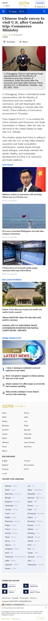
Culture (4, 434)
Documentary (29, 465)
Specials (27, 430)
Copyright (15, 598)
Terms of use (6, 598)
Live (25, 421)
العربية (4, 473)
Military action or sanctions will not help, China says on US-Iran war (22, 195)
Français (5, 469)
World (4, 417)
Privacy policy (24, 598)
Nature (4, 451)
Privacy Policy (5, 618)
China (4, 413)
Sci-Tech (5, 430)
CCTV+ (26, 469)
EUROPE (27, 438)
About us (33, 598)
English (4, 461)
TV (23, 12)
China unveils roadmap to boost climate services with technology (22, 393)
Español (5, 465)
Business (5, 425)
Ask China (27, 447)
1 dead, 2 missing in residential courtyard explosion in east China (23, 369)
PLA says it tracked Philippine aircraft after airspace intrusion (23, 232)
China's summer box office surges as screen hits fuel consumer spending (25, 385)
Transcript (27, 434)
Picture (26, 413)
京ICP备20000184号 (25, 601)
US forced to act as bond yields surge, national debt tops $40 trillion (20, 269)
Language (40, 3)
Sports (4, 438)
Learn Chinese (29, 442)
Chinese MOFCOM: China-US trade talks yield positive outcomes (21, 318)
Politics (4, 421)
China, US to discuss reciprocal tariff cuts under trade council (22, 310)
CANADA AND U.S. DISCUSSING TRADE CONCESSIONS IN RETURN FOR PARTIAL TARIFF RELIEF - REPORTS (20, 327)
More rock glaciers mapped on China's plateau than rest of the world (25, 377)
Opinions (5, 442)
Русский (27, 461)
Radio (14, 12)
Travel (4, 447)
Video (26, 417)
